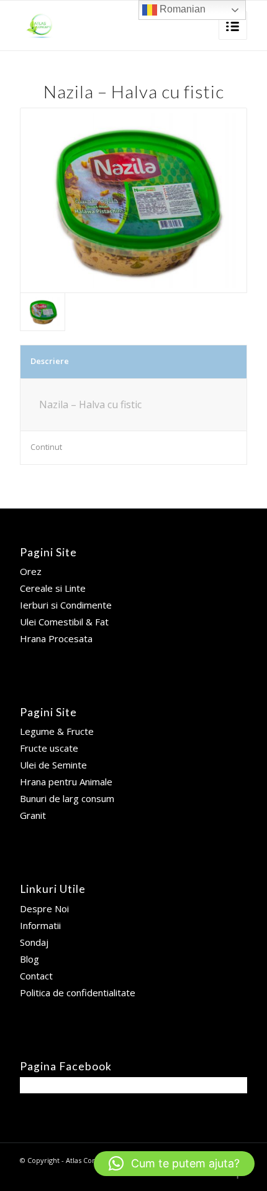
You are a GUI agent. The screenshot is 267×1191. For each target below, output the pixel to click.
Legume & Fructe (57, 731)
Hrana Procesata (56, 638)
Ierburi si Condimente (66, 605)
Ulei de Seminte (53, 765)
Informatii (40, 925)
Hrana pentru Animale (66, 781)
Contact (36, 975)
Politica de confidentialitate (77, 992)
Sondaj (34, 942)
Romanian (181, 9)
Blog (29, 959)
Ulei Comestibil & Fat (64, 621)
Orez (31, 571)
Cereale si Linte (53, 588)
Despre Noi (44, 908)
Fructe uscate (49, 748)
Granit (33, 815)
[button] (174, 1163)
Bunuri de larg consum (67, 798)
